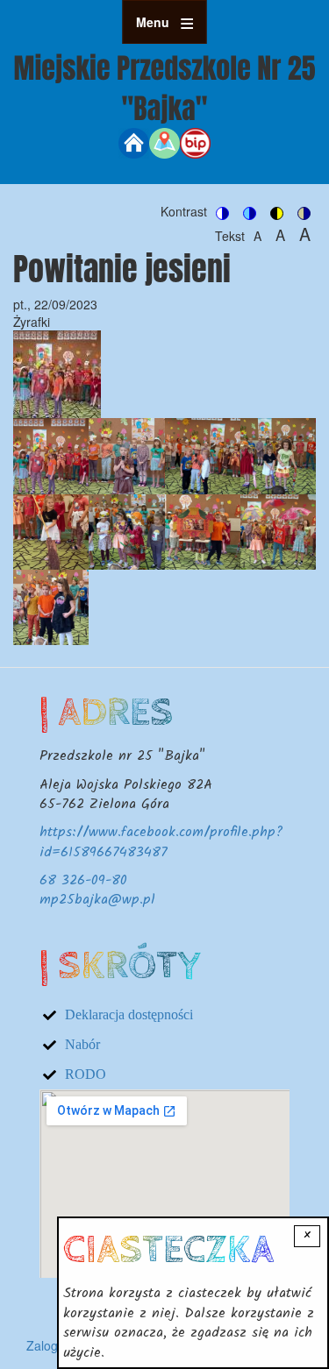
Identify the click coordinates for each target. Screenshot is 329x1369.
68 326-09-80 (83, 880)
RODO (85, 1074)
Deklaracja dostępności (129, 1014)
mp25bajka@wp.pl (97, 900)
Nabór (82, 1044)
